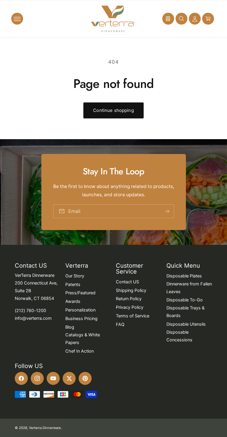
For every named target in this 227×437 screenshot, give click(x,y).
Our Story (74, 276)
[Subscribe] (167, 211)
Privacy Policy (129, 307)
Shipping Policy (131, 290)
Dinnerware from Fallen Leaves (189, 287)
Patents (72, 284)
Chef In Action (79, 351)
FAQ (120, 324)
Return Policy (129, 298)
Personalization (80, 310)
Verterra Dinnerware (45, 428)
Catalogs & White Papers (82, 338)
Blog (69, 327)
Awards (72, 301)
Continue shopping (113, 110)
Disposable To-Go (184, 300)
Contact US (127, 282)
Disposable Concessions (179, 336)
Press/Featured (80, 292)
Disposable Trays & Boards (185, 311)
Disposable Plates (184, 276)
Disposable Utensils (186, 324)
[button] (17, 19)
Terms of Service (132, 316)
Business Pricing (81, 318)
